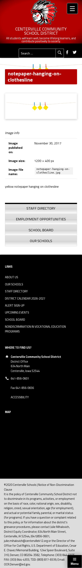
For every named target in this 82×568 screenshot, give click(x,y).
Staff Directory (40, 208)
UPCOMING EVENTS (17, 312)
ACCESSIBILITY (20, 397)
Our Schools (41, 241)
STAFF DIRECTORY (16, 291)
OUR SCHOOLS (14, 284)
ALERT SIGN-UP (14, 305)
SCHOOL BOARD (15, 320)
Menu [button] (75, 563)
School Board (41, 230)
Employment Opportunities (41, 219)
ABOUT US (11, 277)
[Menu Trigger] (72, 8)
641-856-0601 (20, 378)
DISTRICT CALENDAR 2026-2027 (25, 298)
